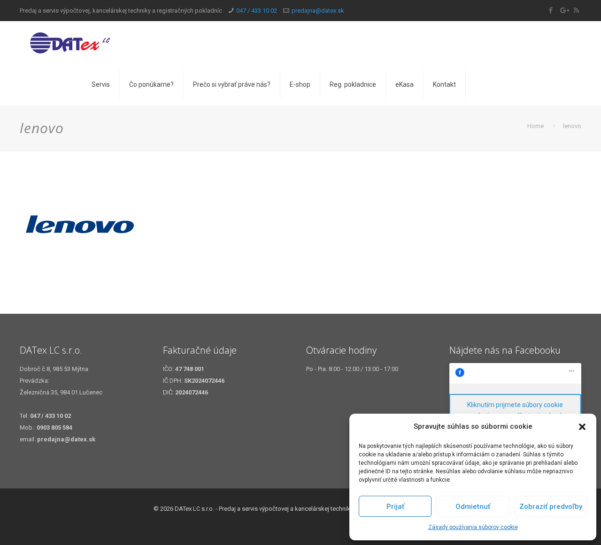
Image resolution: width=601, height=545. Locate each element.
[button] (582, 426)
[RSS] (576, 10)
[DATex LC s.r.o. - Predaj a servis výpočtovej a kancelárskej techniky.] (88, 42)
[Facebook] (551, 10)
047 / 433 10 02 (256, 10)
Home (535, 125)
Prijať (395, 506)
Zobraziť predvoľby (550, 506)
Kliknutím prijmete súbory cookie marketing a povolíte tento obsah (515, 410)
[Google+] (564, 10)
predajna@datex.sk (318, 10)
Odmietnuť (472, 506)
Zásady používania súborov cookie (473, 527)
